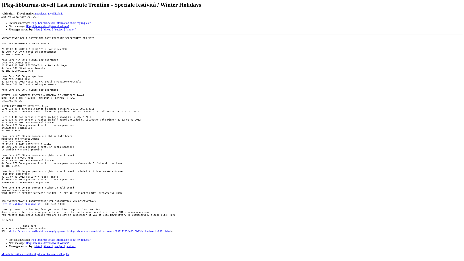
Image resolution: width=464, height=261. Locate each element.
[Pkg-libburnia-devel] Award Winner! (47, 26)
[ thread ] (48, 29)
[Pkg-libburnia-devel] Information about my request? (60, 22)
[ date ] (38, 29)
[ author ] (71, 29)
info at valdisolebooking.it (21, 204)
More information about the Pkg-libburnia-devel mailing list (35, 254)
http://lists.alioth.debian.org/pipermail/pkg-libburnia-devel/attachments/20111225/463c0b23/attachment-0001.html (90, 231)
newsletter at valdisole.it (49, 13)
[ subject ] (59, 29)
